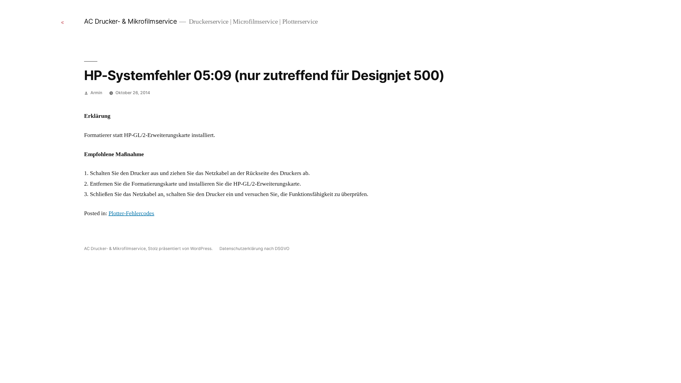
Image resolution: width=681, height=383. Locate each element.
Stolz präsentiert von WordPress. (181, 248)
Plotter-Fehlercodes (131, 213)
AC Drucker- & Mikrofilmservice (130, 21)
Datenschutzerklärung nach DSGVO (254, 248)
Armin (96, 92)
